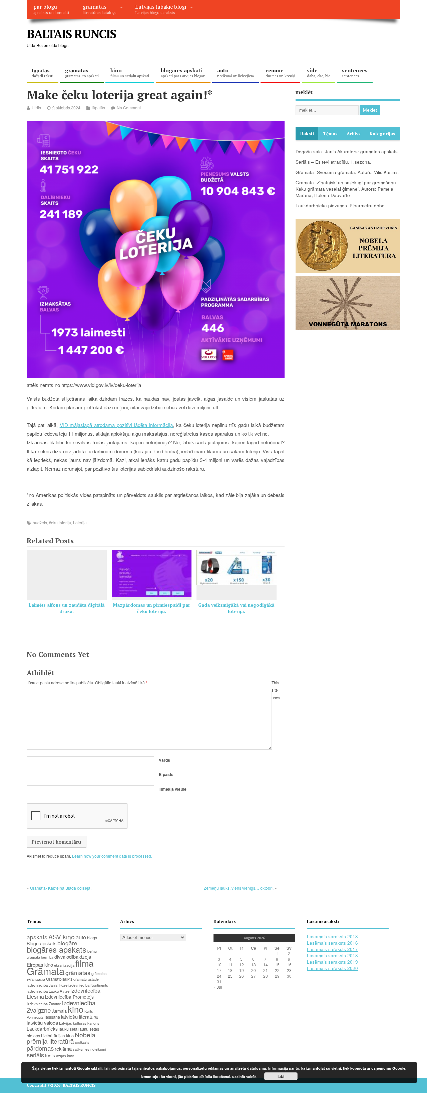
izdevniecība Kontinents (88, 985)
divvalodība (66, 956)
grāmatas (99, 9)
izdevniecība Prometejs (69, 996)
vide (318, 72)
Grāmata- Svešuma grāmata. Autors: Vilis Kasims (347, 172)
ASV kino (61, 936)
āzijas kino (65, 1055)
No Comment (129, 107)
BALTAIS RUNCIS (71, 34)
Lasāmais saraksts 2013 (332, 936)
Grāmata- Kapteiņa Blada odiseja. (60, 888)
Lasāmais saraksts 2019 (332, 962)
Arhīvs (354, 134)
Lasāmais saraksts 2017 (332, 949)
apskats (37, 937)
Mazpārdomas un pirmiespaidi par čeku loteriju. (151, 608)
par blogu (51, 9)
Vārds (164, 760)
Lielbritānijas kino (57, 1035)
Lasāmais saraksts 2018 (332, 955)
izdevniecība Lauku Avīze (48, 991)
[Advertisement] (273, 39)
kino (129, 72)
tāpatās (42, 72)
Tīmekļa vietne (172, 789)
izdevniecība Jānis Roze (47, 985)
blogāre (67, 943)
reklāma (63, 1048)
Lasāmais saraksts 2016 (332, 943)
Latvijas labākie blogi (160, 9)
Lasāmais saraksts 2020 (332, 968)
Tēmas (330, 134)
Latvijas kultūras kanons (79, 1023)
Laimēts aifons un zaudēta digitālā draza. (67, 608)
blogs (92, 937)
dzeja (85, 956)
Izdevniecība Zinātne (44, 1003)
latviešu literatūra (79, 1016)
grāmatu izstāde (86, 979)
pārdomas (40, 1048)
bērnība (47, 957)
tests (50, 1055)
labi (281, 1076)
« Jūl (218, 987)
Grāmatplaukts (59, 979)
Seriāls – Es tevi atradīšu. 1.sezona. (333, 162)
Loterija (80, 522)
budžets (40, 522)
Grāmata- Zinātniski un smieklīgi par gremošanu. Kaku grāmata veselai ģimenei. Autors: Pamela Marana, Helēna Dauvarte (346, 188)
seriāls (35, 1054)
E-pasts (166, 774)
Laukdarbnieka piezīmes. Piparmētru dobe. (341, 205)
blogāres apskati (183, 72)
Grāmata (45, 971)
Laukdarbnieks (42, 1028)
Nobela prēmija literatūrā (61, 1038)
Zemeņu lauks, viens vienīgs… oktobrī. (239, 888)
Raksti (307, 134)
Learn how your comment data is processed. (112, 856)
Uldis (36, 107)
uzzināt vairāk (244, 1076)
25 (230, 976)
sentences (355, 72)
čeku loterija (60, 522)
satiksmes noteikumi (89, 1049)
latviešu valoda (42, 1022)
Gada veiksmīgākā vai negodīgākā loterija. (236, 608)
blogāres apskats (56, 949)
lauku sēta (68, 1029)
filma (84, 963)
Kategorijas (382, 134)
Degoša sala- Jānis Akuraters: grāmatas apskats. (347, 151)
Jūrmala (59, 1011)
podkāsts (82, 1042)
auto (235, 72)
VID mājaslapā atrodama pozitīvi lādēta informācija (116, 424)
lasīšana (52, 1017)
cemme (280, 72)
